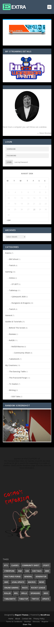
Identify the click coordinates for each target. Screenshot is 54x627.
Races (25, 587)
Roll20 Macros (18, 346)
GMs (6, 582)
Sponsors (35, 593)
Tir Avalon (13, 384)
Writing (12, 390)
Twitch (12, 265)
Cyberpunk (9, 571)
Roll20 (11, 340)
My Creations (11, 365)
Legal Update (18, 582)
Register (45, 621)
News (41, 582)
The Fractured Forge (18, 378)
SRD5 (46, 593)
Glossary (36, 621)
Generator (41, 576)
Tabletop (13, 290)
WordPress (45, 615)
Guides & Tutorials (13, 321)
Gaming (8, 272)
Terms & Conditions (14, 621)
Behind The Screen (17, 328)
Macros (31, 582)
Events (8, 253)
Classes (14, 565)
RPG (16, 593)
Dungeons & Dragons (21, 303)
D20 (27, 571)
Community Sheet (22, 353)
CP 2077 (15, 284)
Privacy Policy (38, 618)
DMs (47, 571)
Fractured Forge (12, 576)
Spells (24, 593)
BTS (6, 565)
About (17, 618)
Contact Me (27, 618)
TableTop (23, 599)
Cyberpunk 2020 (18, 296)
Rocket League (38, 587)
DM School (13, 259)
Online (12, 278)
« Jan (9, 220)
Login (9, 162)
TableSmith (14, 359)
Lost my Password (21, 162)
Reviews (12, 334)
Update (45, 599)
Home (10, 618)
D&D (20, 571)
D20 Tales (16, 396)
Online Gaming (11, 587)
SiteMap (27, 621)
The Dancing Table (17, 371)
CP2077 (46, 565)
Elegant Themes (21, 615)
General (8, 315)
